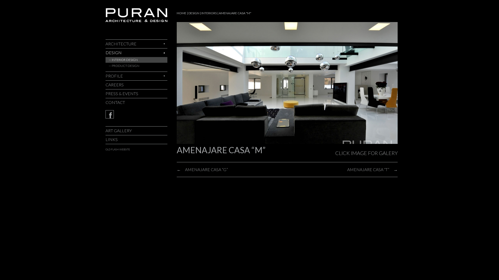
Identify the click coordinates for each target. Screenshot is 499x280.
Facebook (136, 114)
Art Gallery (119, 130)
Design (114, 52)
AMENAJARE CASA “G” (206, 169)
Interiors (209, 13)
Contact (115, 102)
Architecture (121, 43)
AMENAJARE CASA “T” (368, 169)
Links (112, 139)
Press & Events (122, 93)
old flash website (118, 149)
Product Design (125, 66)
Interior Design (125, 60)
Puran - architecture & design (136, 15)
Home (181, 13)
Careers (115, 84)
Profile (114, 75)
